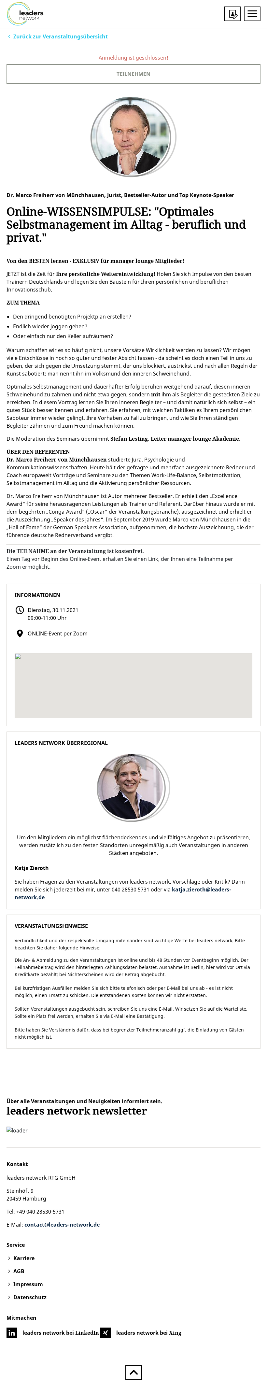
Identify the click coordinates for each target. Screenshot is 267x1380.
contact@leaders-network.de (62, 1224)
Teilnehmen (133, 74)
